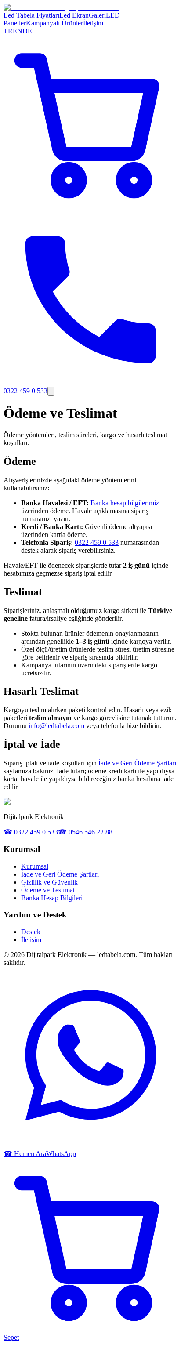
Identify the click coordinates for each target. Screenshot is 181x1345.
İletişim (93, 23)
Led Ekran (74, 15)
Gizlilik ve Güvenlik (49, 882)
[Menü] (50, 391)
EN (17, 31)
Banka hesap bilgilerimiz (124, 503)
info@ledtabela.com (56, 725)
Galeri (97, 15)
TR (8, 31)
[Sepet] (90, 206)
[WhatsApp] (90, 1145)
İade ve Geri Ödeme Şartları (137, 763)
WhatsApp (61, 1153)
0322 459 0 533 (97, 542)
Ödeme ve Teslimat (48, 890)
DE (27, 31)
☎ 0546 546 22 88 (85, 832)
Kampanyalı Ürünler (54, 23)
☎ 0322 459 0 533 (31, 832)
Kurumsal (34, 866)
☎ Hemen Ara (25, 1153)
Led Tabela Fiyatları (31, 15)
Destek (30, 931)
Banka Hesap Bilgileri (52, 898)
